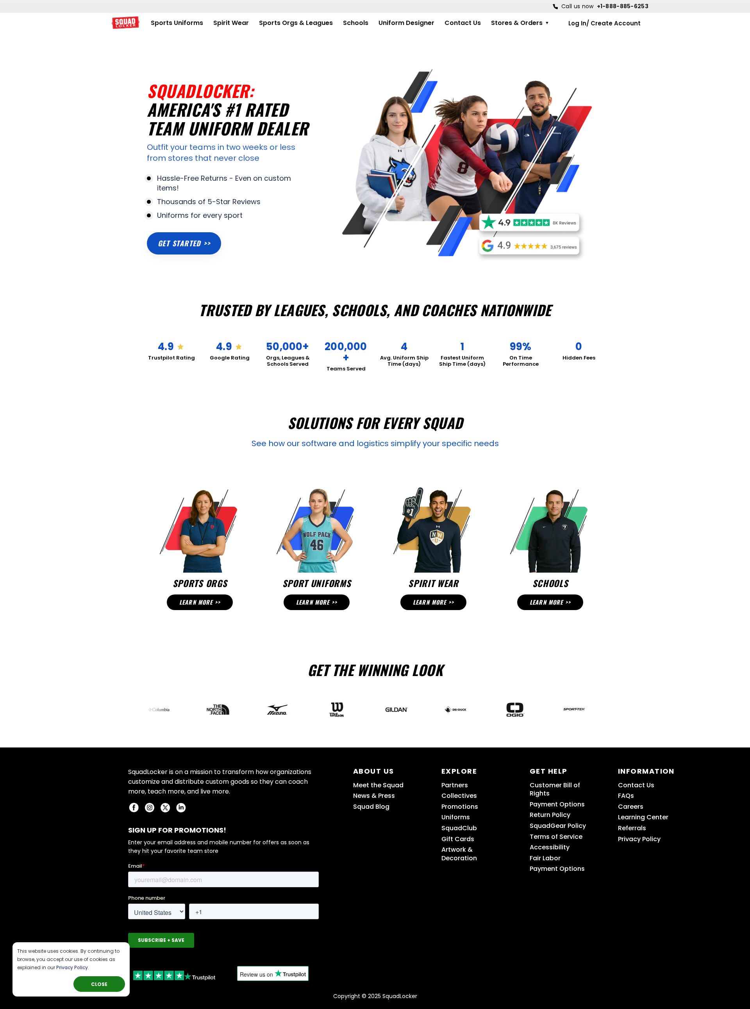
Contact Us (463, 23)
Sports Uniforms (177, 23)
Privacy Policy (72, 967)
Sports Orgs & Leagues (296, 23)
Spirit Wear (231, 23)
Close (99, 984)
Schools (355, 23)
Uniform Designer (406, 23)
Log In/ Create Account (604, 23)
